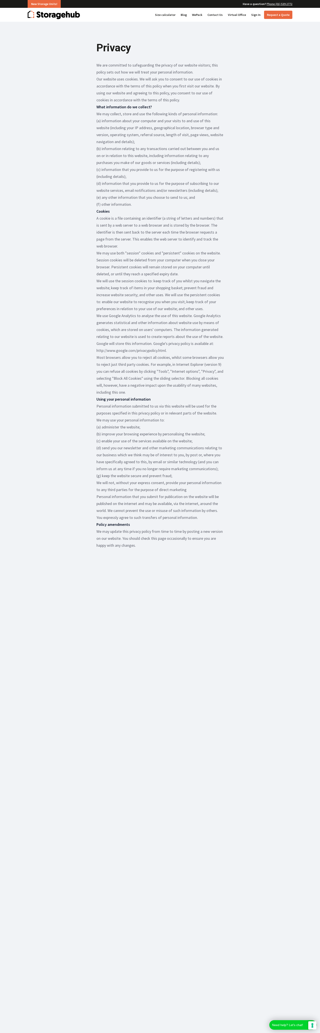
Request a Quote (278, 15)
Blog (184, 15)
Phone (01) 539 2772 (279, 4)
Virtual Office (237, 15)
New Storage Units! (44, 4)
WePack (197, 15)
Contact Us (215, 15)
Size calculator (165, 15)
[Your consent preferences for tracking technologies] (312, 1025)
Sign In (256, 15)
